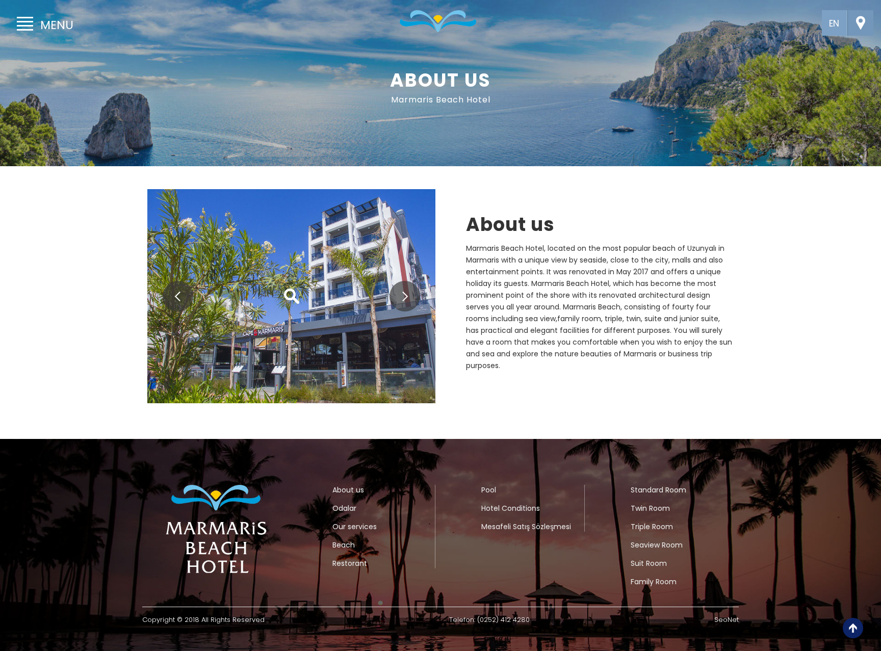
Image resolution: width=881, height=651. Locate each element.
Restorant (349, 563)
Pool (488, 490)
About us (348, 490)
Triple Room (652, 527)
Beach (343, 545)
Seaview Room (657, 545)
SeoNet (726, 619)
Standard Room (658, 490)
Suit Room (649, 563)
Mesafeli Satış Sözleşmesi (526, 527)
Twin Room (650, 508)
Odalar (344, 508)
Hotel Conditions (510, 508)
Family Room (654, 582)
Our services (354, 527)
